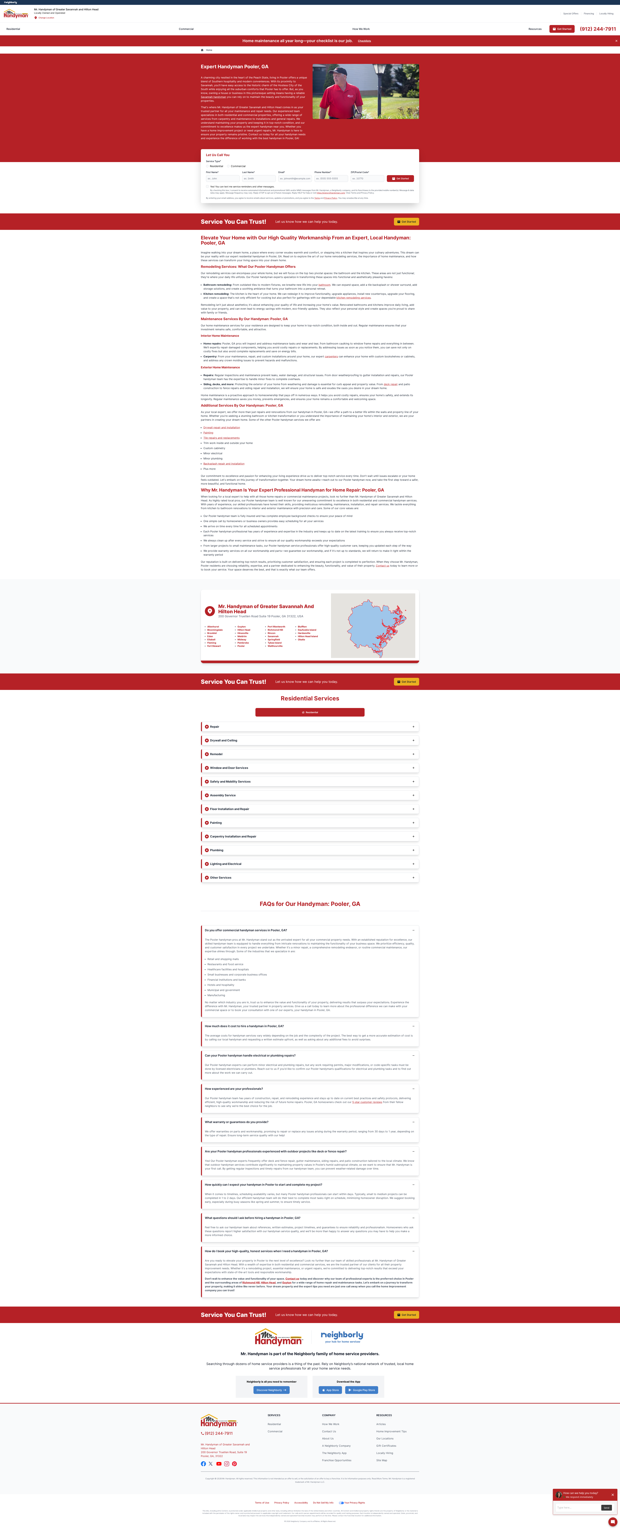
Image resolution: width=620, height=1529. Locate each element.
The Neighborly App (334, 1453)
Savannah (273, 636)
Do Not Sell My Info (323, 1502)
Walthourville (275, 646)
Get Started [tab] (564, 29)
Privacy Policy (330, 198)
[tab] (186, 29)
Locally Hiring (384, 1453)
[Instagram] (226, 1463)
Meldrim (242, 636)
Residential (216, 166)
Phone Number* (323, 172)
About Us (328, 1438)
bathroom (325, 284)
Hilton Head (244, 629)
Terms (317, 198)
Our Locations (384, 1438)
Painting (208, 432)
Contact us (382, 565)
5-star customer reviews (367, 1102)
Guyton (242, 626)
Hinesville (243, 633)
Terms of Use (262, 1502)
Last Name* (248, 172)
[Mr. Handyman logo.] (279, 1337)
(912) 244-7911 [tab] (598, 29)
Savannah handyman (213, 96)
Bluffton (302, 626)
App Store (332, 1390)
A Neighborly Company (336, 1445)
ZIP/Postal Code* (360, 172)
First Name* (212, 172)
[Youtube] (219, 1463)
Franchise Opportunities (336, 1460)
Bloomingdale (215, 629)
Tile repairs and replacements (221, 437)
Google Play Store (364, 1390)
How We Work (330, 1424)
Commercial (238, 166)
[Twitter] (211, 1463)
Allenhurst (213, 626)
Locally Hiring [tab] (606, 13)
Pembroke (243, 642)
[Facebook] (203, 1463)
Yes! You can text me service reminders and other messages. (242, 186)
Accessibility (301, 1502)
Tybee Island (275, 642)
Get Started (403, 178)
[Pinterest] (234, 1463)
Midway (242, 639)
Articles (381, 1424)
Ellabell (211, 639)
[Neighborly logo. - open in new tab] (10, 2)
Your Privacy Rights (354, 1502)
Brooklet (212, 633)
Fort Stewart (214, 646)
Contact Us (329, 1431)
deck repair (391, 384)
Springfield (274, 639)
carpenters (331, 356)
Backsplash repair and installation (223, 463)
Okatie (301, 639)
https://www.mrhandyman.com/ (331, 193)
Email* (281, 172)
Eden (210, 636)
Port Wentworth (276, 626)
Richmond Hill (275, 629)
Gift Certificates (386, 1445)
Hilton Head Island (308, 636)
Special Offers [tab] (571, 13)
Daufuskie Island (307, 629)
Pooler (241, 646)
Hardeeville (304, 633)
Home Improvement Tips (391, 1431)
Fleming (211, 642)
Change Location (46, 17)
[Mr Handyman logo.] (16, 13)
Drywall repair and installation (221, 427)
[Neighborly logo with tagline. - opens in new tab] (342, 1337)
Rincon (271, 633)
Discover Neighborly (269, 1390)
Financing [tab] (589, 13)
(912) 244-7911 (219, 1433)
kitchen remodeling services (353, 297)
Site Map (381, 1460)
